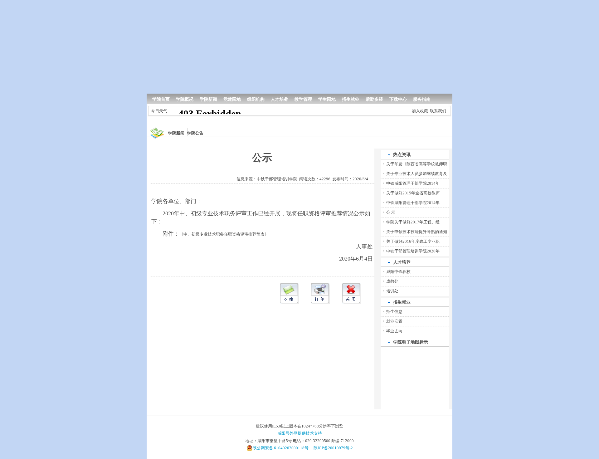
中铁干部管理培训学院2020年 (413, 251)
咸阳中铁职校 (398, 271)
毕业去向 (394, 331)
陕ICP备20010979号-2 (333, 448)
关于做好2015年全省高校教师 (413, 193)
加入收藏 (420, 111)
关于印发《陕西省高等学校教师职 (416, 164)
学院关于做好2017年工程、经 (413, 222)
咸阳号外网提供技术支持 (299, 433)
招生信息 (394, 311)
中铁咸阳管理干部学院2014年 (413, 183)
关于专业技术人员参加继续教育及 (416, 173)
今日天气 (159, 111)
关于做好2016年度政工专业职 (413, 241)
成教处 (392, 281)
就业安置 (394, 321)
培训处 (392, 291)
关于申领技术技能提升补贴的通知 (416, 231)
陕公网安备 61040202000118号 (281, 448)
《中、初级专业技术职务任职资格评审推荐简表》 (224, 234)
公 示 (390, 212)
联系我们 (438, 111)
